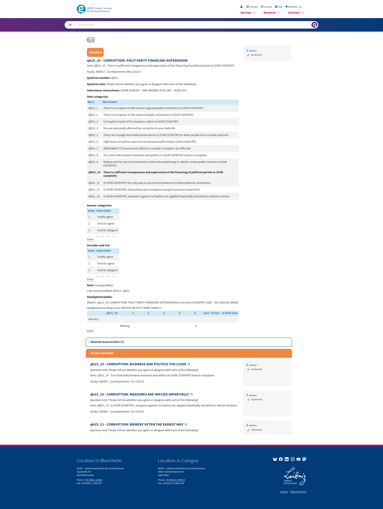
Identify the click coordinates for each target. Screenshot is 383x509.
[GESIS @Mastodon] (304, 459)
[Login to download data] (242, 6)
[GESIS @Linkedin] (287, 459)
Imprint (284, 491)
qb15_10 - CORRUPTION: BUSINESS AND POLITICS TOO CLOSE (138, 364)
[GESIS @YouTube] (299, 459)
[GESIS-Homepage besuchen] (94, 9)
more (90, 239)
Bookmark (256, 54)
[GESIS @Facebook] (281, 459)
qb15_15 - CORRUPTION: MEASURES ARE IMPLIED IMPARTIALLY (139, 394)
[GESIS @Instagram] (293, 459)
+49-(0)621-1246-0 (93, 479)
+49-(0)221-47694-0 (175, 479)
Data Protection (298, 491)
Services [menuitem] (246, 13)
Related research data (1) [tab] (107, 342)
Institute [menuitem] (293, 13)
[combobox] (191, 25)
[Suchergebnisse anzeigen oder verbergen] (314, 25)
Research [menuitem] (270, 13)
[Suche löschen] (308, 24)
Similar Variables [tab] (102, 353)
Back (91, 40)
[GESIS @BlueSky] (275, 459)
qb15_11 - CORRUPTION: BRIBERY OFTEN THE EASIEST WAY (136, 424)
